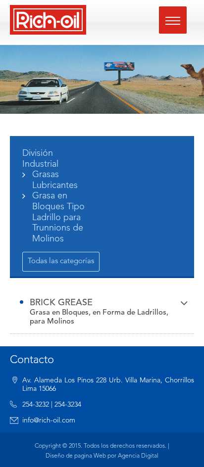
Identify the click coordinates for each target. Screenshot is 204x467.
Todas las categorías (61, 261)
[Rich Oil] (48, 20)
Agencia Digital (138, 456)
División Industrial (40, 159)
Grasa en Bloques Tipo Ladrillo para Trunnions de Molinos (58, 217)
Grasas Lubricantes (55, 180)
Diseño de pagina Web (76, 456)
